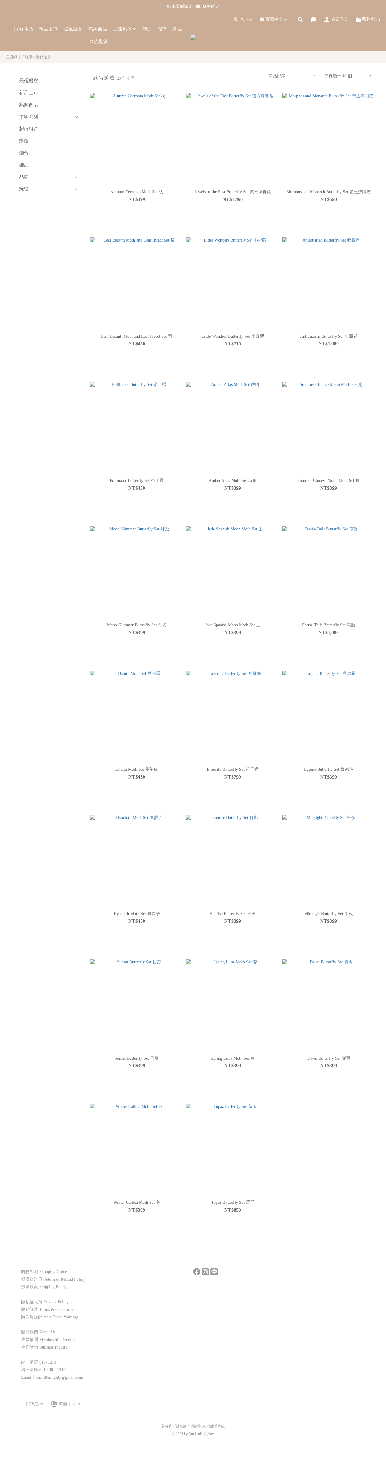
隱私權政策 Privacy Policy (44, 1302)
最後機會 (98, 41)
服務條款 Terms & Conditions (47, 1309)
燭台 (147, 29)
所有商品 (23, 29)
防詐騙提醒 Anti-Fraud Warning (49, 1317)
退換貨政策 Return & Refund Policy (53, 1279)
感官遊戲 (43, 56)
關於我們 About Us (38, 1332)
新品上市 (48, 29)
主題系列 (122, 29)
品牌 (24, 177)
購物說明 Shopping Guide (44, 1272)
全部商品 (14, 56)
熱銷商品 (97, 29)
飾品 (177, 29)
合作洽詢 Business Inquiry (44, 1347)
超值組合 (73, 29)
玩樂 (29, 56)
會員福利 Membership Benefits (48, 1339)
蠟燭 (162, 29)
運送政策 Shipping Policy (44, 1287)
